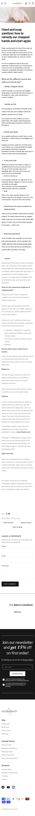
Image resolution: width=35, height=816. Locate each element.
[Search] (6, 3)
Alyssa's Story (7, 769)
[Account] (25, 3)
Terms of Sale (7, 745)
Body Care (5, 727)
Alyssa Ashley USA (12, 809)
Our (21, 604)
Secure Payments (8, 755)
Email (4, 556)
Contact (4, 779)
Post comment (10, 584)
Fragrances (6, 724)
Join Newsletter (17, 674)
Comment (5, 566)
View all (17, 612)
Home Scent (6, 730)
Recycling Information (10, 758)
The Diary (5, 776)
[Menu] (2, 3)
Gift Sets (5, 734)
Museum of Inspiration (10, 773)
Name (4, 546)
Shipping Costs (7, 752)
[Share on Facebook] (9, 514)
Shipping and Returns (9, 748)
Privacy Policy (28, 660)
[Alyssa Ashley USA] (17, 3)
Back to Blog (17, 527)
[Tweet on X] (6, 514)
